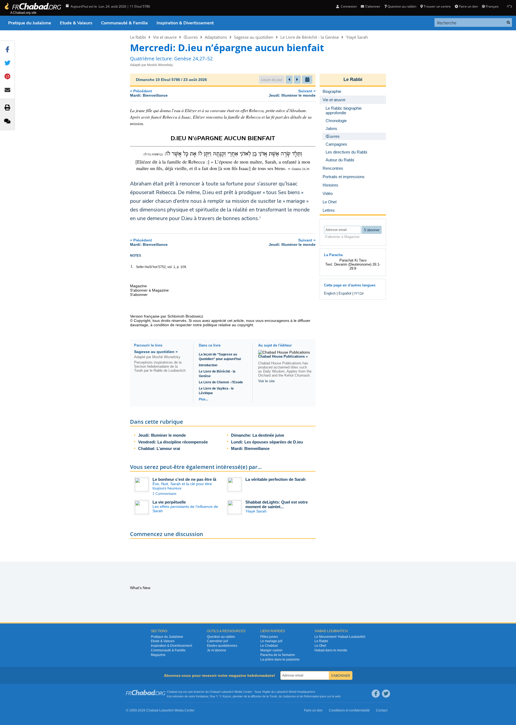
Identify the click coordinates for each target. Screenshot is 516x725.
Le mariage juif (271, 641)
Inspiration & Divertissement (185, 23)
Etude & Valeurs (76, 23)
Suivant (292, 93)
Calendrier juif (217, 641)
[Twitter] (386, 694)
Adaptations (216, 37)
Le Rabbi (138, 37)
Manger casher (271, 650)
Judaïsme (289, 696)
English (330, 293)
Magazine (158, 655)
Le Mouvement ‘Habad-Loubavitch (339, 637)
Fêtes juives (269, 637)
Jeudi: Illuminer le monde (162, 435)
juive (323, 696)
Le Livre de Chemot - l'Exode (221, 382)
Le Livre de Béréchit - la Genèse (309, 37)
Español (345, 293)
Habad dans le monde (330, 650)
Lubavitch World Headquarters (295, 691)
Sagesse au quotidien (253, 37)
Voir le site (266, 381)
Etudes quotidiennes (222, 646)
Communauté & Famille (124, 23)
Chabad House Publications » (283, 356)
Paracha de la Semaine (277, 655)
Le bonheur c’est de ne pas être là (184, 479)
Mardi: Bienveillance (250, 448)
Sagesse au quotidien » (156, 352)
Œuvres (191, 37)
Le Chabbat (269, 646)
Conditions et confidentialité (349, 710)
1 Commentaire (164, 494)
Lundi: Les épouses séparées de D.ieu (267, 442)
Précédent (149, 93)
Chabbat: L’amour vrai (159, 448)
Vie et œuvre (165, 37)
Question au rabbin (402, 6)
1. (132, 266)
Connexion (348, 6)
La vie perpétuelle (169, 502)
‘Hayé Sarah (357, 37)
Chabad (214, 691)
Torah (273, 696)
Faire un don (468, 6)
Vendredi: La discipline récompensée (173, 442)
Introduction (208, 365)
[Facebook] (376, 694)
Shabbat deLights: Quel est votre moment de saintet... (276, 504)
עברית (359, 293)
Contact (381, 710)
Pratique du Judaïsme (29, 23)
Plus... (203, 399)
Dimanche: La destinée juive (257, 435)
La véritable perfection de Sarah (275, 479)
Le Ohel (320, 646)
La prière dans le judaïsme (280, 659)
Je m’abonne (216, 650)
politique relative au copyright (228, 325)
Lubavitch (227, 691)
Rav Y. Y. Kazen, (221, 696)
